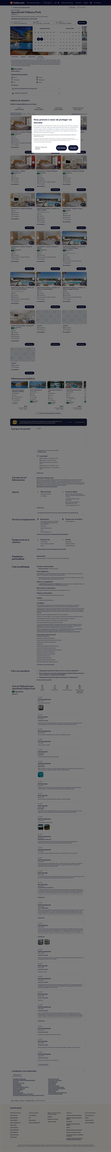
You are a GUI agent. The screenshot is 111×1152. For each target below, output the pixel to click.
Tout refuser (61, 148)
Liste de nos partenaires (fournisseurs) (42, 141)
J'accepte (73, 148)
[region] (56, 134)
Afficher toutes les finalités (41, 147)
